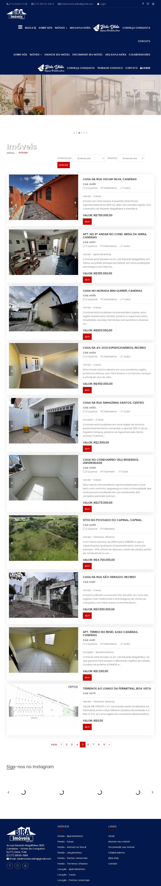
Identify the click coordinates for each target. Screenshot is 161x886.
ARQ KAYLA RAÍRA (80, 27)
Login (103, 3)
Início (54, 744)
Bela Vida (113, 858)
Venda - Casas (65, 841)
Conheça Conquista (136, 27)
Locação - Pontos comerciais (73, 880)
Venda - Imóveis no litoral (71, 847)
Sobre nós (45, 27)
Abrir (87, 221)
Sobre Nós (20, 54)
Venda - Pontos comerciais (72, 858)
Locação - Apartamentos (71, 869)
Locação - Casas (66, 874)
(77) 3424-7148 (18, 3)
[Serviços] (20, 27)
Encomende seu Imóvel (87, 54)
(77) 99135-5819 (44, 3)
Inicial (10, 152)
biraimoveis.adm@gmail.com (77, 3)
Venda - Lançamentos (69, 852)
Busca (29, 27)
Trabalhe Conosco (110, 68)
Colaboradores (139, 54)
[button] (74, 133)
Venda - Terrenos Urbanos (72, 863)
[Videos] (153, 4)
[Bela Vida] (106, 27)
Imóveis (60, 27)
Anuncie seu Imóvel (57, 54)
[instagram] (148, 4)
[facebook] (143, 4)
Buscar (63, 165)
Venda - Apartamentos (70, 835)
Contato (144, 41)
